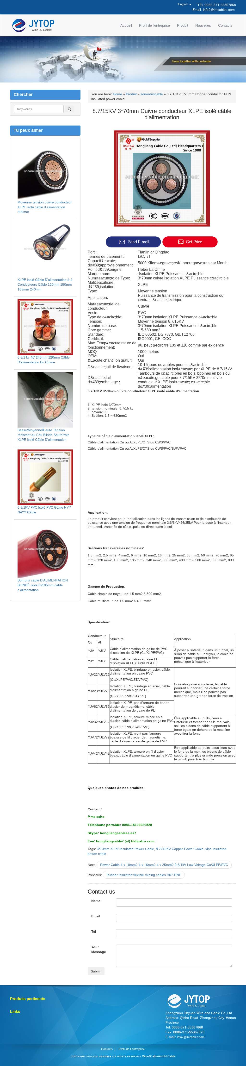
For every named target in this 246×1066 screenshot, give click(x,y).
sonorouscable (152, 94)
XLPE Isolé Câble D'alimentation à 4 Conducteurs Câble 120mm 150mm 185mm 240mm (45, 284)
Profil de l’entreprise (154, 25)
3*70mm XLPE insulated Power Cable (125, 849)
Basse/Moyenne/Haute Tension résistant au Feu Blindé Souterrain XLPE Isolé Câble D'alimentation (43, 435)
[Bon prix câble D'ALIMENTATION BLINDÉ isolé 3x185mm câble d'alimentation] (45, 550)
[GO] (69, 109)
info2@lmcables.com (219, 10)
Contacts (225, 25)
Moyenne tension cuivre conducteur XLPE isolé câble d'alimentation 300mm (45, 207)
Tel (93, 932)
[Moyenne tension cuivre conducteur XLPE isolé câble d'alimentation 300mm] (45, 172)
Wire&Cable (150, 1056)
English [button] (183, 4)
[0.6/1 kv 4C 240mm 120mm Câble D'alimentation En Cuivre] (45, 327)
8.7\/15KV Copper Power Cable (179, 849)
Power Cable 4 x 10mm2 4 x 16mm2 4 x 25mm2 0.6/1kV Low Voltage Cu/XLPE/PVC (164, 865)
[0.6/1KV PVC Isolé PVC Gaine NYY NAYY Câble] (45, 477)
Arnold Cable (166, 1056)
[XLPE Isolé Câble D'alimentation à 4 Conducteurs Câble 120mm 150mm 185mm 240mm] (45, 249)
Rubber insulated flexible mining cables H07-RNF (143, 875)
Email (95, 916)
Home (117, 94)
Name (95, 901)
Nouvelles (203, 25)
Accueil (126, 25)
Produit (182, 25)
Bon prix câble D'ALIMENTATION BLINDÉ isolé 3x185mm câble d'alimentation (43, 585)
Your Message (98, 949)
